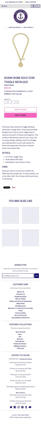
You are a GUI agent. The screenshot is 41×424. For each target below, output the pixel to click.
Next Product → (28, 27)
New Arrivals (20, 332)
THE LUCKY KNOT (23, 415)
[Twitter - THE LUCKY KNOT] (11, 407)
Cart (36, 6)
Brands (20, 339)
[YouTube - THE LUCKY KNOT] (30, 407)
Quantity (7, 99)
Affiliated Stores (20, 346)
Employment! (20, 306)
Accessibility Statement (20, 318)
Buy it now (20, 115)
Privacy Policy (20, 313)
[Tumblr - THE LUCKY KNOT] (26, 407)
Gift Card (20, 348)
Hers (20, 334)
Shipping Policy (20, 296)
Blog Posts (21, 303)
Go (36, 276)
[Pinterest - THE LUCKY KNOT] (22, 407)
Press (21, 311)
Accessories (19, 341)
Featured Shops (20, 344)
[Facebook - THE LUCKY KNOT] (15, 407)
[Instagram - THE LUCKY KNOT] (18, 407)
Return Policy (20, 299)
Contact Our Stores (26, 359)
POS (11, 417)
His (20, 337)
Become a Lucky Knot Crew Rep (20, 308)
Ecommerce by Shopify (23, 417)
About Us (20, 292)
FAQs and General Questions (20, 301)
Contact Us (20, 294)
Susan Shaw (9, 85)
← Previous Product (14, 27)
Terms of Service (20, 315)
